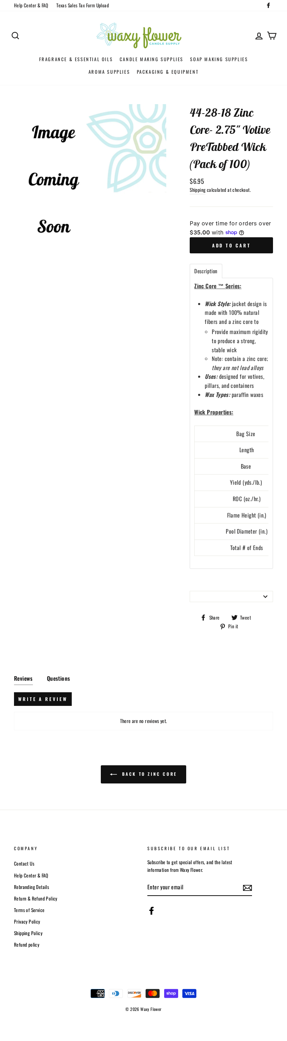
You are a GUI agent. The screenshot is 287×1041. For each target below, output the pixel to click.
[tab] (206, 271)
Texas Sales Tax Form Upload (82, 5)
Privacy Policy (27, 921)
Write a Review (43, 698)
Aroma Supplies (109, 71)
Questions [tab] (58, 678)
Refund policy (26, 944)
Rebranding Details (31, 886)
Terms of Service (29, 909)
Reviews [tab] (23, 678)
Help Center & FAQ (31, 5)
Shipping (197, 189)
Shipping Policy (28, 933)
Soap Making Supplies (219, 59)
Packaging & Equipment (168, 71)
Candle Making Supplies (151, 59)
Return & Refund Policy (35, 898)
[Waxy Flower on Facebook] (151, 910)
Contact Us (24, 863)
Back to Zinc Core (148, 774)
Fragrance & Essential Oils (76, 59)
